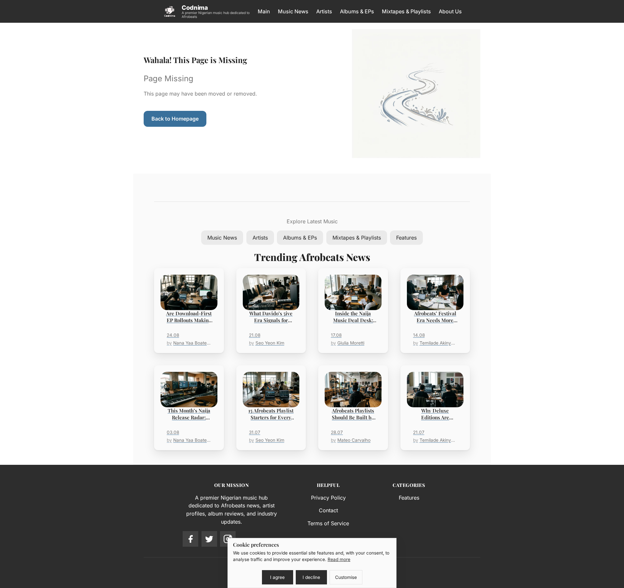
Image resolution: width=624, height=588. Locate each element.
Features (406, 237)
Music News (293, 11)
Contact (328, 510)
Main (264, 11)
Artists (324, 11)
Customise (346, 577)
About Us (450, 11)
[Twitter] (209, 539)
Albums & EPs (357, 11)
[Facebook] (190, 539)
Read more (339, 559)
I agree (277, 577)
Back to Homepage (175, 118)
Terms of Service (328, 523)
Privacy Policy (328, 497)
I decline (311, 577)
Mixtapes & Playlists (406, 11)
